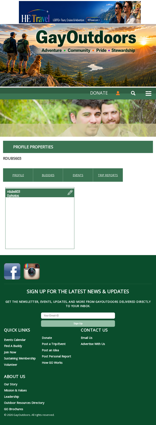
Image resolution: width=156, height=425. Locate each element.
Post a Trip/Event (54, 344)
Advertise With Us (93, 344)
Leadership (11, 396)
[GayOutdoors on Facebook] (12, 272)
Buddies (48, 175)
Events (78, 175)
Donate (47, 338)
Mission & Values (15, 390)
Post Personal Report (56, 356)
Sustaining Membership (20, 358)
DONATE (99, 93)
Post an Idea (50, 350)
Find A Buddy (13, 346)
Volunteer (10, 364)
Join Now (10, 352)
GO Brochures (13, 409)
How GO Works (52, 362)
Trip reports (108, 175)
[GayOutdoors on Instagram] (32, 272)
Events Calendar (15, 340)
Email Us (86, 338)
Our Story (10, 384)
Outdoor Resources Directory (24, 403)
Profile (18, 175)
